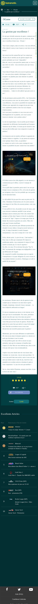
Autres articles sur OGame (36, 43)
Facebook (19, 392)
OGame (15, 10)
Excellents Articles (36, 70)
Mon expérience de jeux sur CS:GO (18, 484)
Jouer (27, 159)
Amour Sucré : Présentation (16, 513)
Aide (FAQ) (19, 594)
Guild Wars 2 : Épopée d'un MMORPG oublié (21, 475)
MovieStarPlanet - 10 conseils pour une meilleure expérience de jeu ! (19, 436)
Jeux (8, 10)
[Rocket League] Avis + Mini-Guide (23, 503)
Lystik (21, 401)
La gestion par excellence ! (12, 11)
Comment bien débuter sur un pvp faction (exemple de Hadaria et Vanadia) (20, 447)
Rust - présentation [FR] (15, 493)
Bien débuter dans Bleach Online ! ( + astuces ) (21, 466)
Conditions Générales (19, 599)
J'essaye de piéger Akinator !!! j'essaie (19, 429)
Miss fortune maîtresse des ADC (17, 457)
